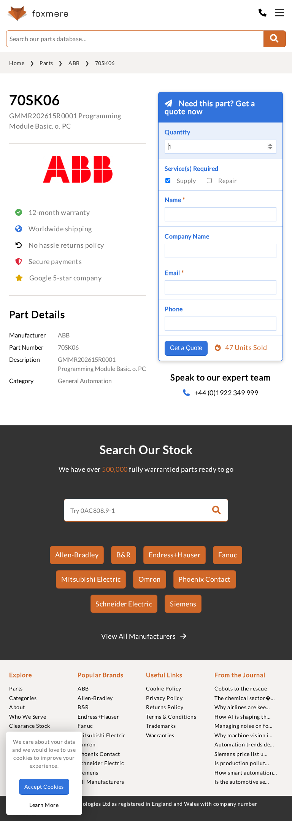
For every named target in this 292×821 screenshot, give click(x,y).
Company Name (187, 236)
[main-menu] (279, 14)
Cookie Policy (163, 688)
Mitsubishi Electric (91, 579)
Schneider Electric (123, 604)
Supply (186, 180)
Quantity (177, 131)
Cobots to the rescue (240, 688)
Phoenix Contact (204, 579)
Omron (149, 579)
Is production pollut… (241, 763)
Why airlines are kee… (242, 707)
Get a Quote (186, 348)
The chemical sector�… (244, 698)
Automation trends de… (244, 744)
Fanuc (227, 555)
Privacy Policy (164, 698)
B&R (123, 555)
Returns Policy (164, 707)
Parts (46, 63)
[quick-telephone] (265, 12)
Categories (22, 698)
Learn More (44, 805)
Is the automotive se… (241, 781)
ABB (74, 63)
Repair (227, 180)
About (17, 707)
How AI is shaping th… (242, 716)
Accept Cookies (44, 786)
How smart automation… (245, 772)
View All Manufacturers (139, 636)
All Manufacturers (101, 781)
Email (174, 272)
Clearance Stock (29, 725)
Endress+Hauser (174, 555)
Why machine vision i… (243, 735)
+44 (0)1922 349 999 (226, 392)
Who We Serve (27, 716)
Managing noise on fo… (243, 725)
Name (175, 199)
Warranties (160, 735)
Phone (174, 308)
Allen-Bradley (77, 555)
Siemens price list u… (241, 754)
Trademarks (161, 725)
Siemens (183, 604)
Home (16, 63)
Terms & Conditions (171, 716)
